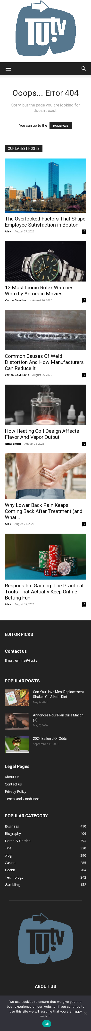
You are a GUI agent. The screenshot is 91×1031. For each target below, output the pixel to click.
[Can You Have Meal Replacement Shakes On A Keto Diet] (17, 697)
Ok (47, 1024)
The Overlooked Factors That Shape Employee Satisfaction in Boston (45, 222)
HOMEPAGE (60, 125)
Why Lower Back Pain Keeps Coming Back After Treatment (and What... (44, 511)
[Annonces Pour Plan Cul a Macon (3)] (17, 721)
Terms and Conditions (22, 798)
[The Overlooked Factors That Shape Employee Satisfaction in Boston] (45, 186)
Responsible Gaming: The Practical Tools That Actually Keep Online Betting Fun (44, 592)
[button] (8, 68)
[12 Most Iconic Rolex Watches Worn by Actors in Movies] (45, 261)
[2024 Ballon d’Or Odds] (17, 744)
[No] (85, 1013)
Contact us (13, 784)
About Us (12, 777)
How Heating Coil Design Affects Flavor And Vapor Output (42, 434)
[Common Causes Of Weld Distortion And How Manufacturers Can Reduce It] (45, 330)
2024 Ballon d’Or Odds (50, 738)
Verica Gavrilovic (17, 300)
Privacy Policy (15, 791)
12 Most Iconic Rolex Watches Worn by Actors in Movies (39, 291)
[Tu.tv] (45, 31)
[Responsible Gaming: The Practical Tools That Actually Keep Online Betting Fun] (45, 557)
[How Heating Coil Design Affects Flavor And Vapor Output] (45, 405)
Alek (8, 231)
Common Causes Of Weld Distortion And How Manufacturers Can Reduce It (44, 362)
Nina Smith (13, 443)
